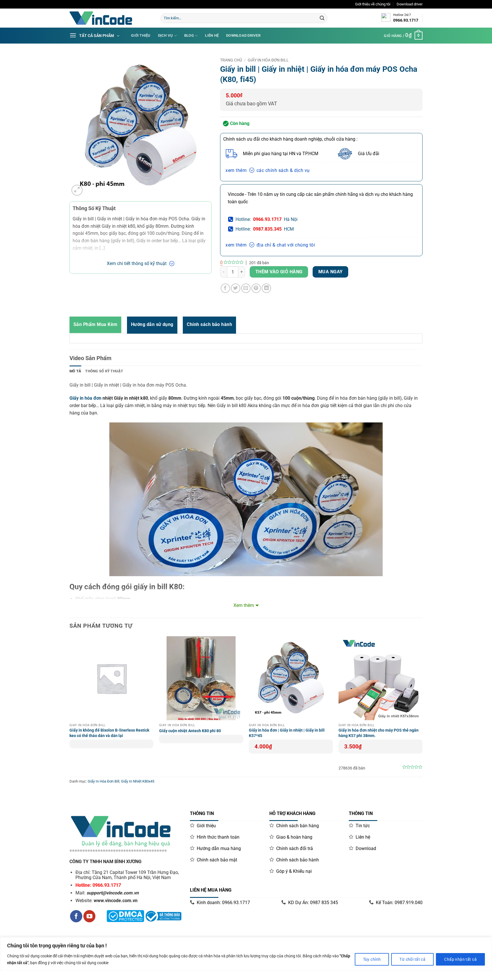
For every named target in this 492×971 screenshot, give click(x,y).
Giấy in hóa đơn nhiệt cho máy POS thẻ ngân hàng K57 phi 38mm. (379, 733)
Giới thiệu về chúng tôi (372, 4)
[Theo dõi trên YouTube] (89, 916)
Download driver (410, 4)
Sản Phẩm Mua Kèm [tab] (95, 324)
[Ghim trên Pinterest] (256, 288)
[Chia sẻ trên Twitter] (235, 288)
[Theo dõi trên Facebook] (76, 916)
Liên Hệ (212, 35)
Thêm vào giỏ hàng (279, 271)
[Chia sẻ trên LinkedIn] (266, 288)
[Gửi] (322, 18)
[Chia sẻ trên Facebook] (225, 288)
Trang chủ (231, 60)
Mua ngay (330, 271)
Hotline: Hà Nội (266, 219)
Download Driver (243, 35)
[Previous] (69, 706)
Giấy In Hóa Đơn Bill (268, 60)
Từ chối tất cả (412, 959)
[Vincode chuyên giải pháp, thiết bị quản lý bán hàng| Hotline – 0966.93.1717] (110, 18)
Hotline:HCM (264, 229)
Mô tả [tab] (75, 371)
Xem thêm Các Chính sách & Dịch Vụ (267, 170)
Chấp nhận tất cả (460, 959)
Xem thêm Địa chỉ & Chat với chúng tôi (270, 245)
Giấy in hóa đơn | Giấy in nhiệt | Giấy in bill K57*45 (287, 733)
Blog (189, 35)
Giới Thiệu (141, 35)
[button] (77, 190)
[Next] (422, 706)
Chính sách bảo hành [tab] (209, 324)
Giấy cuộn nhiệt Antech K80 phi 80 (190, 730)
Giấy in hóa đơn (85, 398)
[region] (246, 954)
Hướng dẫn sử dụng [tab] (152, 324)
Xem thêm (243, 605)
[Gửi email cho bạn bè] (246, 288)
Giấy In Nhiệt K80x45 (137, 781)
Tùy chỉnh (372, 959)
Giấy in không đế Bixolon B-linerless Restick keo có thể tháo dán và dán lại (109, 733)
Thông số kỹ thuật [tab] (104, 371)
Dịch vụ (165, 35)
